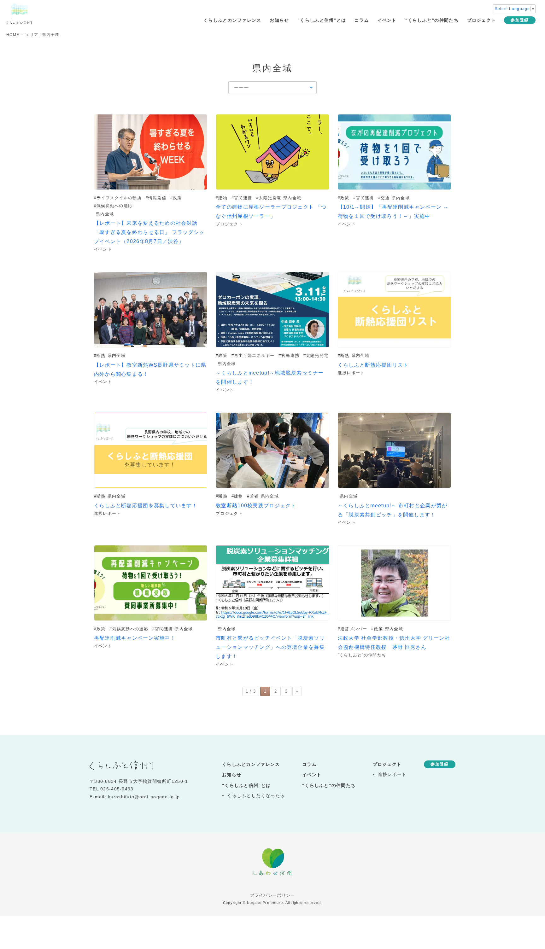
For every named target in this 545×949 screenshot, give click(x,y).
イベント (387, 20)
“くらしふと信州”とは (321, 20)
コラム (362, 20)
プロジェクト (481, 20)
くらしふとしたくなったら (256, 795)
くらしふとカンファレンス (232, 20)
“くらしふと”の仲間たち (432, 20)
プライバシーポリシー (272, 895)
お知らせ (279, 20)
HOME (12, 34)
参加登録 (520, 20)
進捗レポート (392, 774)
